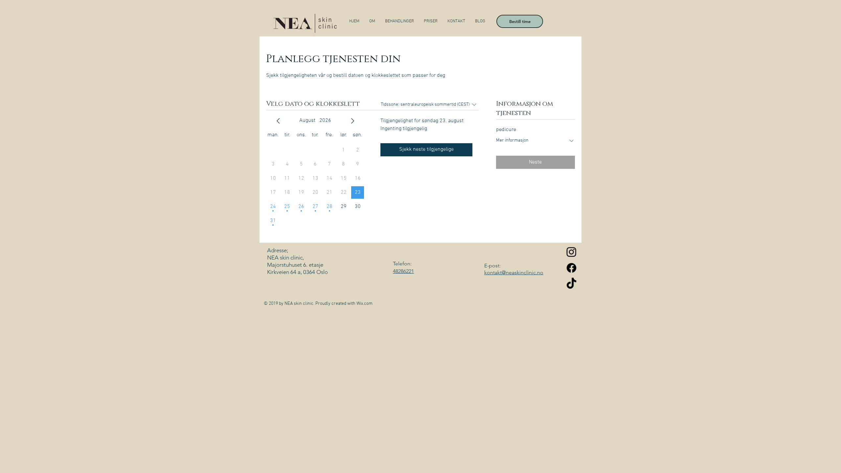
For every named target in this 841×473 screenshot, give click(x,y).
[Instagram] (571, 251)
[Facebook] (571, 267)
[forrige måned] (278, 121)
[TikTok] (571, 284)
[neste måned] (352, 121)
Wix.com (364, 303)
